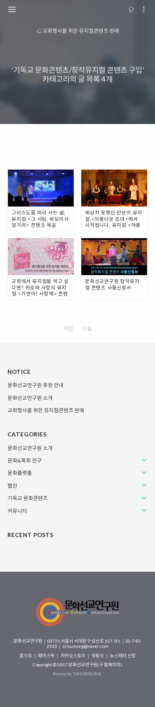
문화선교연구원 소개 (30, 398)
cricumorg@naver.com (85, 646)
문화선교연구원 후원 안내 (36, 385)
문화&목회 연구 (25, 460)
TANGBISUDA (87, 673)
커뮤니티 (17, 511)
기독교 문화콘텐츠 (28, 498)
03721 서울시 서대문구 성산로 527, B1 (84, 641)
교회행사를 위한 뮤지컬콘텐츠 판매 (81, 31)
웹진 (12, 485)
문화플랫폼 (20, 473)
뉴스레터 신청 (122, 655)
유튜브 (98, 655)
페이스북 (46, 655)
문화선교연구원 (28, 641)
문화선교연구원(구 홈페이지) (95, 664)
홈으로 (26, 655)
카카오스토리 (73, 655)
